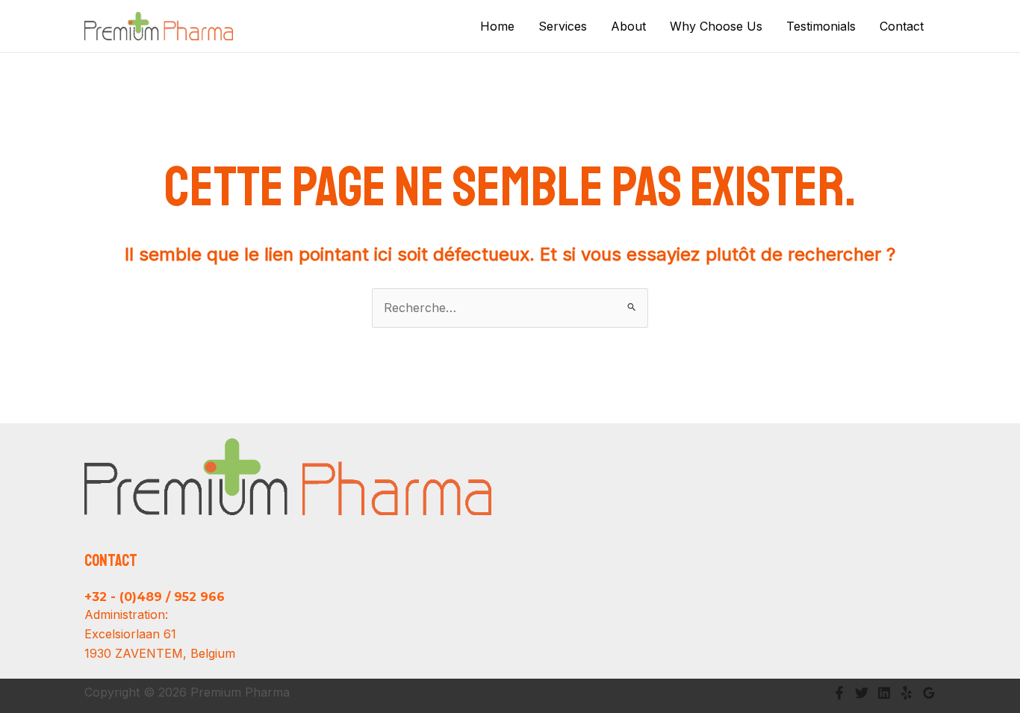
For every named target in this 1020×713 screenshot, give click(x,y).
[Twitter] (861, 693)
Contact (902, 26)
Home (497, 26)
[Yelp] (906, 693)
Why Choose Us (716, 26)
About (628, 26)
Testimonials (821, 26)
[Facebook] (839, 693)
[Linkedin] (884, 693)
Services (562, 26)
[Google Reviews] (929, 693)
